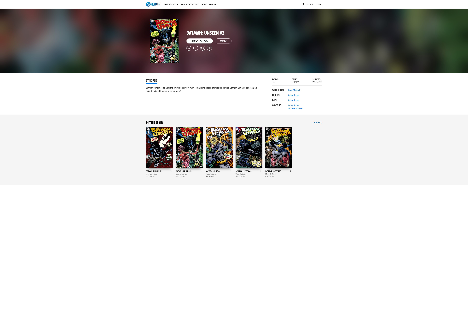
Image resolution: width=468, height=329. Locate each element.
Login (318, 4)
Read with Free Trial (199, 41)
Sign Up (310, 4)
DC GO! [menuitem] (203, 4)
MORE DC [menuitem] (212, 4)
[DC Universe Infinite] (153, 4)
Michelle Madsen (295, 108)
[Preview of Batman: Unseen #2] (164, 41)
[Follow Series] (202, 48)
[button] (302, 4)
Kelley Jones (293, 95)
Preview (223, 41)
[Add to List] (195, 48)
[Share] (209, 48)
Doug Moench (294, 90)
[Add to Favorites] (188, 48)
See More (317, 122)
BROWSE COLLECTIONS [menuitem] (189, 4)
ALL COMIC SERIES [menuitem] (171, 4)
